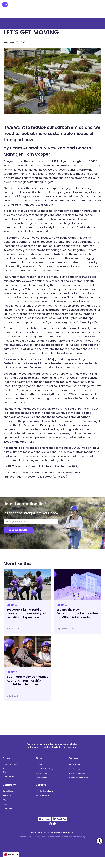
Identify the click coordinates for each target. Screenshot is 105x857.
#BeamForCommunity (78, 777)
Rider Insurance (41, 777)
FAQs (5, 804)
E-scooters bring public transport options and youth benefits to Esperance (27, 613)
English (11, 854)
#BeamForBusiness (77, 773)
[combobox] (11, 854)
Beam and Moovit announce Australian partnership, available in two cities (27, 680)
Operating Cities (10, 764)
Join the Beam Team (44, 791)
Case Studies (8, 776)
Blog (4, 800)
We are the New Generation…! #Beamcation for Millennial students (77, 613)
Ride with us (40, 764)
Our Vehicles (8, 791)
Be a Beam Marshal (43, 795)
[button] (101, 3)
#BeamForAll (41, 773)
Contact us (7, 808)
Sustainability (74, 769)
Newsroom (7, 795)
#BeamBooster (75, 764)
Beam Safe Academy (44, 769)
